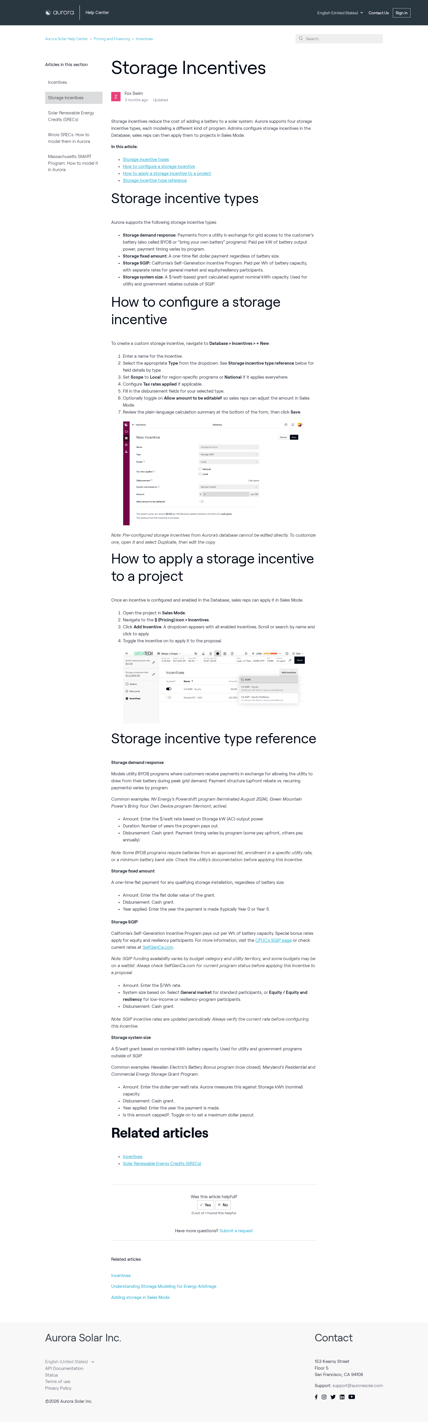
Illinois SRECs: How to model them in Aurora (69, 138)
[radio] (205, 1205)
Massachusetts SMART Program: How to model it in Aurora (73, 163)
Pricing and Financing (112, 39)
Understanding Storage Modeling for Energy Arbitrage (163, 1286)
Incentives (144, 39)
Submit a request (236, 1230)
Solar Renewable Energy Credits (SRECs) (71, 116)
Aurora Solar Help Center (66, 39)
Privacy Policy (58, 1388)
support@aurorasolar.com (358, 1385)
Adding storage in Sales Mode (140, 1297)
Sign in (402, 12)
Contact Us (379, 12)
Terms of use (57, 1381)
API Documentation (64, 1368)
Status (51, 1375)
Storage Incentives (66, 97)
